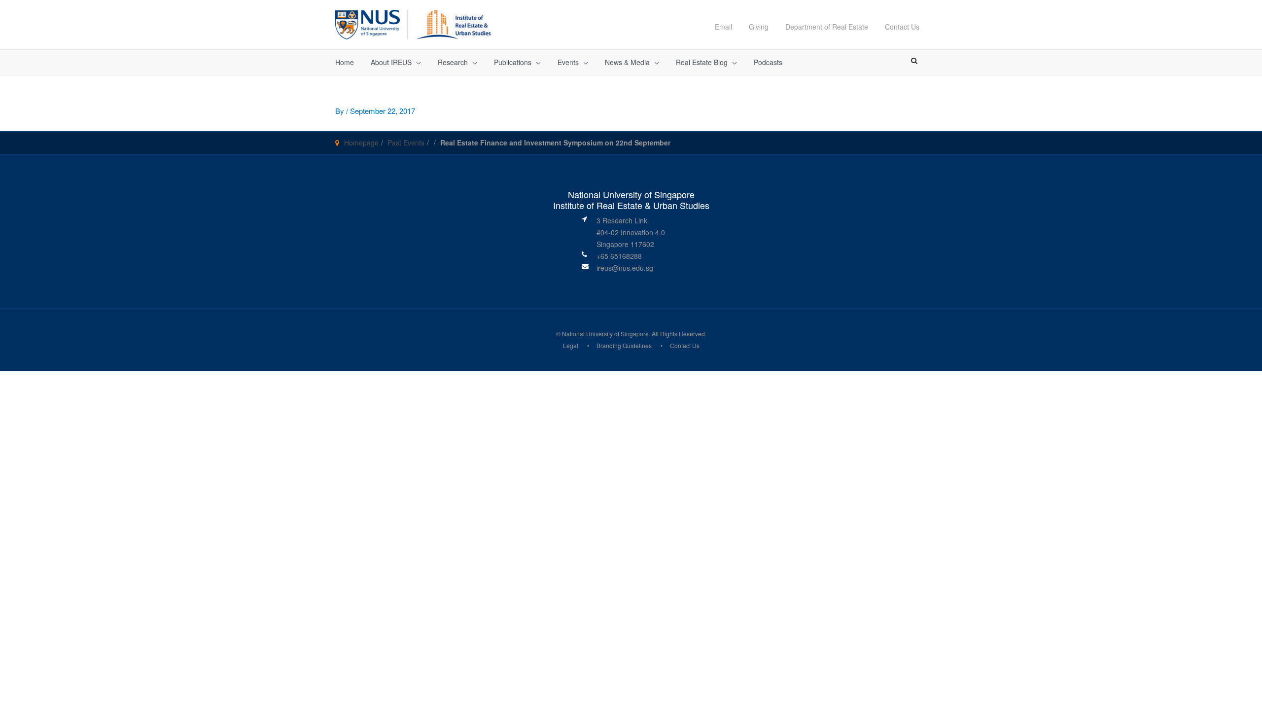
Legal (570, 345)
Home (344, 62)
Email (723, 27)
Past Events (405, 142)
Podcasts (768, 62)
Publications (512, 62)
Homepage (361, 142)
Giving (759, 27)
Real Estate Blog (702, 62)
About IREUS (391, 62)
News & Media (627, 62)
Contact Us (902, 27)
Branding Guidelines (624, 345)
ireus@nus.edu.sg (624, 268)
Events (568, 62)
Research (453, 62)
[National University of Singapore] (367, 23)
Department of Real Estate (826, 27)
